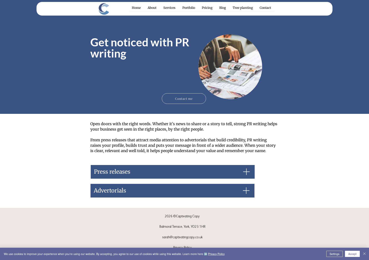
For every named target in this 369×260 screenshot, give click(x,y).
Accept (352, 254)
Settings (334, 254)
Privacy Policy (216, 254)
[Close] (364, 254)
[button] (170, 9)
